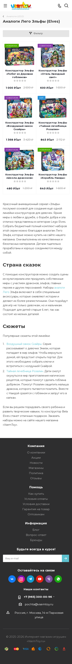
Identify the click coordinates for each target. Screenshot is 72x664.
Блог (36, 529)
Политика (36, 473)
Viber (49, 579)
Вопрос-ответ (36, 535)
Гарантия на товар (36, 509)
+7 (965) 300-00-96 (38, 596)
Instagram (21, 579)
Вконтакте (12, 579)
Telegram (30, 579)
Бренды (36, 540)
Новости (36, 463)
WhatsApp (58, 579)
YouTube (39, 579)
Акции (36, 457)
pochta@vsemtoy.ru (39, 604)
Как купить (36, 493)
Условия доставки (36, 504)
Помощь (36, 487)
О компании (36, 452)
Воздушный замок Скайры (24, 344)
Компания (36, 446)
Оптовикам (36, 514)
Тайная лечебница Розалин (24, 371)
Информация (36, 523)
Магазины (36, 468)
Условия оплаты (36, 499)
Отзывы (36, 478)
